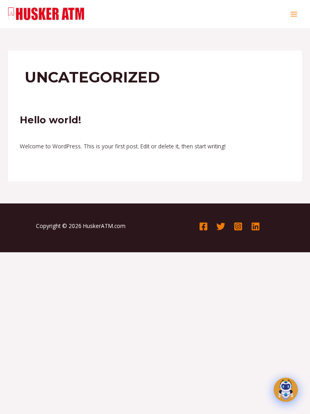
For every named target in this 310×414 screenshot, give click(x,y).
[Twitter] (220, 226)
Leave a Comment (43, 132)
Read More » (36, 164)
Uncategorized (91, 132)
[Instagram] (238, 226)
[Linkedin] (255, 226)
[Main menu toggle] (294, 14)
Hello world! (50, 120)
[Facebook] (203, 226)
